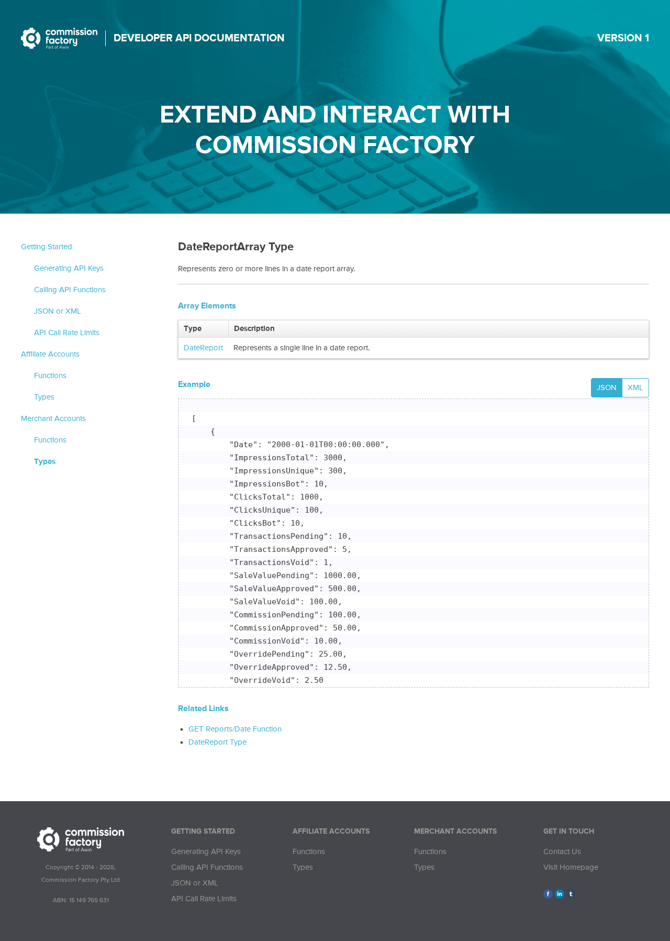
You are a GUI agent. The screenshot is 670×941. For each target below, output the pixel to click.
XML (635, 388)
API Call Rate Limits (66, 333)
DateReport (203, 348)
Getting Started (46, 247)
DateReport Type (217, 742)
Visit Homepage (570, 867)
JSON (607, 388)
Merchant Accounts (53, 419)
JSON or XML (57, 311)
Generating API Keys (69, 268)
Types (44, 397)
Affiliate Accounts (50, 354)
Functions (50, 376)
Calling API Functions (70, 290)
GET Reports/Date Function (235, 729)
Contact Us (562, 852)
